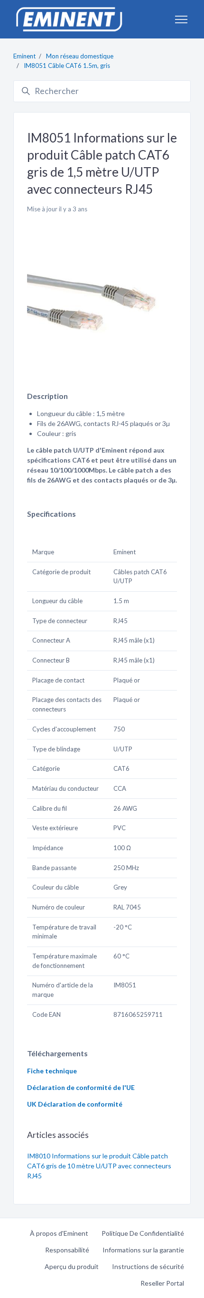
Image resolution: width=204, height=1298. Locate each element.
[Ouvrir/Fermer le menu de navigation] (181, 19)
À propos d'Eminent (59, 1233)
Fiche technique (52, 1071)
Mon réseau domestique (79, 56)
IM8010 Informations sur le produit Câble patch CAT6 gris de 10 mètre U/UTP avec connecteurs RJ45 (99, 1166)
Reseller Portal (162, 1283)
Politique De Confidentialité (143, 1233)
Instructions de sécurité (148, 1266)
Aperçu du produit (72, 1266)
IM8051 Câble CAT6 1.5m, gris (67, 65)
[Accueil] (68, 19)
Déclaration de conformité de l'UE (81, 1087)
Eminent (24, 56)
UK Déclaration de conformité (74, 1104)
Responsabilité (67, 1250)
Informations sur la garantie (143, 1250)
